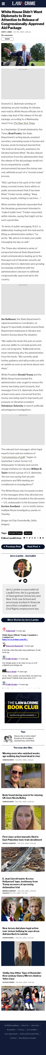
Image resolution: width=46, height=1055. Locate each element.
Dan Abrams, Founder (27, 1038)
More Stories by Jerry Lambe (23, 620)
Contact (13, 1038)
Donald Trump (15, 533)
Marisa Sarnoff (9, 843)
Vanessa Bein (8, 760)
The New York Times (24, 123)
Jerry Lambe (6, 32)
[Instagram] (32, 538)
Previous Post (13, 546)
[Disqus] (23, 657)
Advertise (35, 1025)
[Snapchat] (40, 538)
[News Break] (43, 538)
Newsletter (11, 1030)
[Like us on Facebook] (27, 538)
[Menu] (3, 3)
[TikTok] (30, 538)
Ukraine (28, 533)
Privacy (21, 1030)
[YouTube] (24, 538)
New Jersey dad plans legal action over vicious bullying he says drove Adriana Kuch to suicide (20, 931)
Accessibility (32, 1030)
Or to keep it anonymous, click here (24, 739)
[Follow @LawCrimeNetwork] (38, 538)
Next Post (32, 546)
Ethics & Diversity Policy (29, 1034)
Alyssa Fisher (8, 982)
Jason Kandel (8, 938)
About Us (25, 1025)
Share (7, 39)
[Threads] (35, 538)
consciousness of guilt (13, 457)
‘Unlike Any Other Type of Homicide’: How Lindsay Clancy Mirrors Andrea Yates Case (22, 976)
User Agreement (11, 1034)
